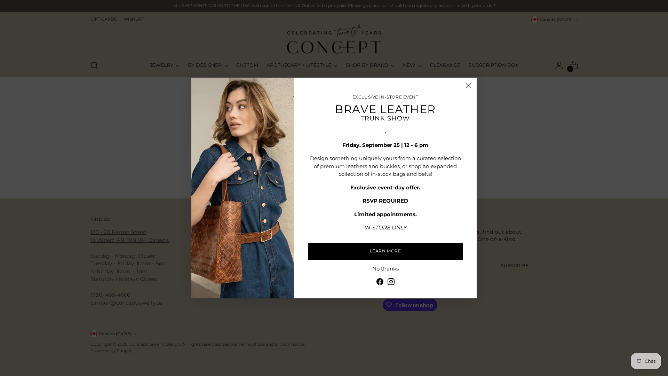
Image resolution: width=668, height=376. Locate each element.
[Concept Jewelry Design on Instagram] (391, 282)
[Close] (468, 85)
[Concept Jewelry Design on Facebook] (380, 282)
